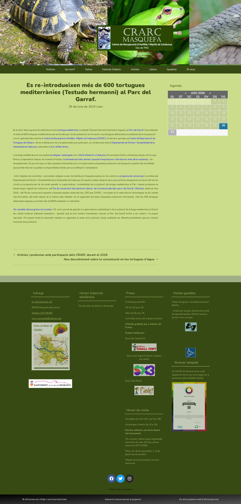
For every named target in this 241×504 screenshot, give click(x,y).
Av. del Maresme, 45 (42, 301)
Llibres (153, 69)
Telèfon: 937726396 (42, 313)
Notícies (50, 69)
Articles (135, 69)
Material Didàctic (111, 69)
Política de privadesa (120, 489)
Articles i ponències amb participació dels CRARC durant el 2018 (62, 255)
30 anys (190, 69)
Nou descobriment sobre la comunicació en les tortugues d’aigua (109, 259)
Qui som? (70, 69)
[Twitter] (120, 479)
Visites (88, 69)
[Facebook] (111, 479)
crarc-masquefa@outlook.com (46, 318)
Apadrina (172, 69)
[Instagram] (129, 479)
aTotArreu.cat (32, 499)
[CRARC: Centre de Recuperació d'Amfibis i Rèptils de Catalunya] (141, 31)
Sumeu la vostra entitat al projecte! (123, 499)
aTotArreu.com (211, 499)
